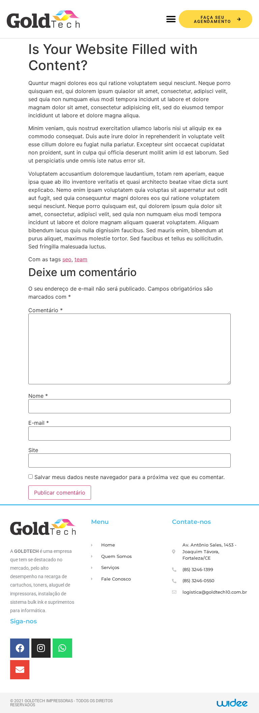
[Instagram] (41, 648)
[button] (171, 19)
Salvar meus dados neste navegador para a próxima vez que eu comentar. (129, 477)
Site (33, 450)
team (81, 259)
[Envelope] (19, 669)
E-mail (38, 422)
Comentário (45, 310)
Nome (38, 395)
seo (66, 259)
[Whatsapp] (62, 648)
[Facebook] (19, 648)
